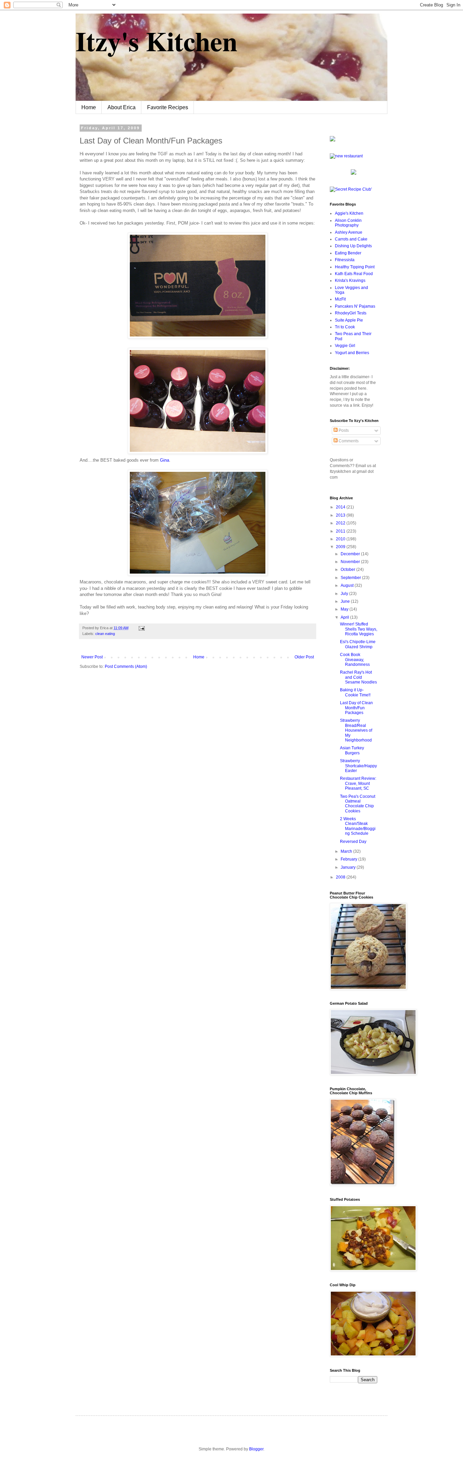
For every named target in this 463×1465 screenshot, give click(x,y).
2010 (341, 539)
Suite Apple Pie (349, 320)
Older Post (304, 657)
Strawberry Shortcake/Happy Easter (358, 765)
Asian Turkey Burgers (352, 750)
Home (88, 107)
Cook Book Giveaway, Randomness (355, 659)
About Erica (121, 107)
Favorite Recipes (167, 107)
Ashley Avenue (348, 232)
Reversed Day (353, 841)
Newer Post (92, 657)
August (348, 585)
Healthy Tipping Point (355, 267)
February (349, 859)
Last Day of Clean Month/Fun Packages (356, 707)
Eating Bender (348, 253)
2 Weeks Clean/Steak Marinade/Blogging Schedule (358, 826)
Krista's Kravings (350, 280)
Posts (343, 430)
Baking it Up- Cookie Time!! (355, 692)
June (346, 601)
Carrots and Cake (351, 239)
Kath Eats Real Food (354, 273)
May (345, 609)
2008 (341, 877)
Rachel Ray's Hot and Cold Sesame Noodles (358, 677)
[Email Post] (141, 628)
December (351, 554)
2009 (341, 546)
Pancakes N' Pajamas (355, 306)
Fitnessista (345, 259)
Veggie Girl (345, 345)
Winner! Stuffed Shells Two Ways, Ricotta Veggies (358, 629)
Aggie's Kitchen (349, 213)
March (347, 851)
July (345, 593)
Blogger (256, 1449)
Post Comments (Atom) (126, 666)
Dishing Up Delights (353, 246)
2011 (341, 531)
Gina (164, 460)
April (345, 617)
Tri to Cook (345, 327)
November (351, 561)
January (349, 867)
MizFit (340, 299)
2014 (341, 507)
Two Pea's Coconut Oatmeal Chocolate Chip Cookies (357, 803)
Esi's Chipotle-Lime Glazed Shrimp (358, 644)
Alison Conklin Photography (348, 223)
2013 (341, 515)
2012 (341, 523)
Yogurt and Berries (352, 352)
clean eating (105, 634)
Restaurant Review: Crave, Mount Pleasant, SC (358, 783)
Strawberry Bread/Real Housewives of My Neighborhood (356, 730)
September (351, 577)
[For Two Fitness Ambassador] (332, 140)
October (348, 569)
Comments (348, 441)
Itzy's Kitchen (156, 40)
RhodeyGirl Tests (350, 313)
